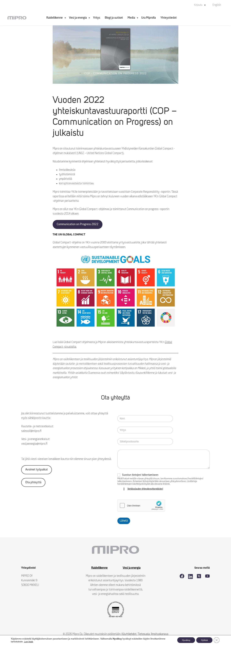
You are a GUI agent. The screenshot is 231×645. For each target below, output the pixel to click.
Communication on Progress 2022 (77, 224)
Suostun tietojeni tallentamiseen (140, 475)
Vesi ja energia (78, 17)
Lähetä (124, 521)
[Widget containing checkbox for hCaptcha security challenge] (141, 505)
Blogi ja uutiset (114, 17)
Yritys (96, 17)
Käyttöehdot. (129, 634)
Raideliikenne (54, 17)
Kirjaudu (198, 5)
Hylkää (204, 640)
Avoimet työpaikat (36, 469)
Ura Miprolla (148, 17)
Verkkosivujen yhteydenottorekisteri (145, 489)
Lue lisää (28, 641)
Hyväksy (186, 640)
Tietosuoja (144, 634)
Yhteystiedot (168, 17)
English (216, 5)
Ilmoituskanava (159, 634)
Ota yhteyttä (33, 482)
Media (131, 17)
